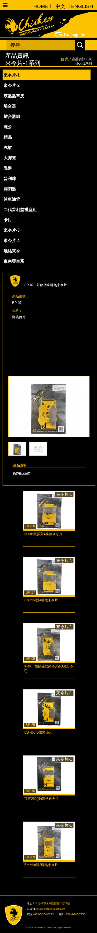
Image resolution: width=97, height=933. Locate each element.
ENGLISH (79, 6)
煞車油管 (12, 199)
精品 (8, 137)
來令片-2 (12, 85)
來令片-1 (12, 75)
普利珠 (10, 178)
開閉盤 (10, 189)
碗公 (8, 127)
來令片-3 (12, 230)
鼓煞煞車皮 (14, 96)
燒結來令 (12, 251)
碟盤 (8, 168)
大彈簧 (10, 158)
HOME (40, 6)
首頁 (65, 59)
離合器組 (12, 116)
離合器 (10, 106)
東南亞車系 (14, 261)
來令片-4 (12, 240)
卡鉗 (8, 220)
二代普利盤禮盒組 (20, 209)
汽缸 (8, 147)
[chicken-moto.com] (16, 915)
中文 (60, 6)
